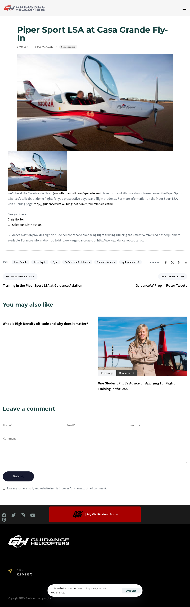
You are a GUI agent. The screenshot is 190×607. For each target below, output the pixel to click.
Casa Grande (20, 262)
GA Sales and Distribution (77, 262)
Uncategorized (68, 47)
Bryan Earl (22, 46)
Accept (131, 590)
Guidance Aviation (105, 262)
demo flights (40, 262)
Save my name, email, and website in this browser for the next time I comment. (57, 488)
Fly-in (55, 262)
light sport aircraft (131, 262)
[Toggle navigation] (155, 8)
